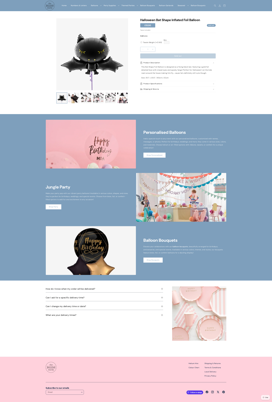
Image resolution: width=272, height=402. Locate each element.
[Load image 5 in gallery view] (110, 97)
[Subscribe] (81, 392)
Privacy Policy (210, 376)
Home (64, 5)
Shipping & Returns (213, 363)
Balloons (94, 5)
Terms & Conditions (213, 367)
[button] (215, 5)
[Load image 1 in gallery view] (61, 97)
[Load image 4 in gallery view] (98, 97)
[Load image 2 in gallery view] (73, 97)
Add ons (143, 36)
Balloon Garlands (166, 5)
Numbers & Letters (79, 5)
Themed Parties (128, 5)
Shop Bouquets (153, 260)
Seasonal (181, 5)
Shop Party (53, 207)
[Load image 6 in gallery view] (122, 97)
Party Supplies (110, 5)
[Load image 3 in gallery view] (86, 97)
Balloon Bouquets (147, 5)
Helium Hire (193, 363)
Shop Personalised (154, 155)
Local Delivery (210, 372)
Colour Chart (194, 367)
